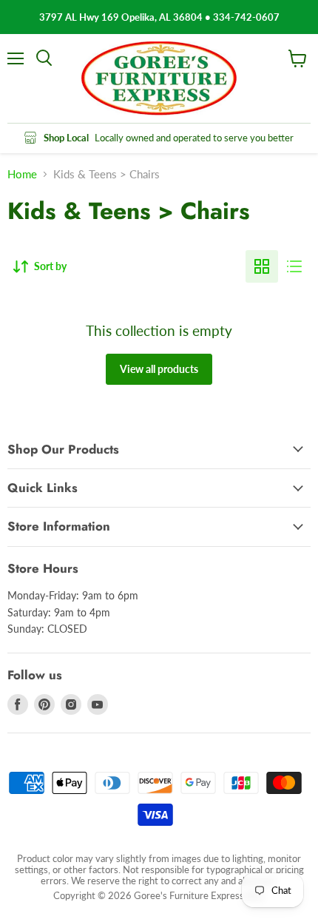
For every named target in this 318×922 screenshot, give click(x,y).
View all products (159, 369)
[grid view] (262, 266)
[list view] (294, 266)
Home (22, 174)
